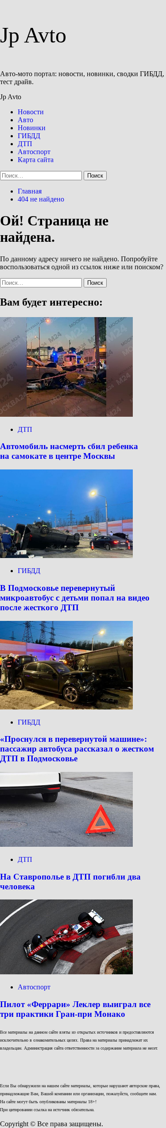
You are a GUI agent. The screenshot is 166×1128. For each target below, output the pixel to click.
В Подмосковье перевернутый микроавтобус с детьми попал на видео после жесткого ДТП (75, 597)
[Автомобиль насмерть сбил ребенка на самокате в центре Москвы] (66, 414)
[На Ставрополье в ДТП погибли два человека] (66, 844)
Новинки (32, 128)
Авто (25, 120)
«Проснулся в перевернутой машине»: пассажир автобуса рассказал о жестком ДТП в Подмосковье (77, 748)
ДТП (25, 143)
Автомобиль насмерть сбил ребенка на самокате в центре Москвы (69, 451)
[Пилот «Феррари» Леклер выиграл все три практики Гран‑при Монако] (66, 972)
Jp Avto (33, 35)
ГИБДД (29, 136)
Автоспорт (34, 151)
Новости (31, 112)
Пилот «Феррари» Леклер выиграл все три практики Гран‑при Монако (75, 1009)
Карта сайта (36, 159)
